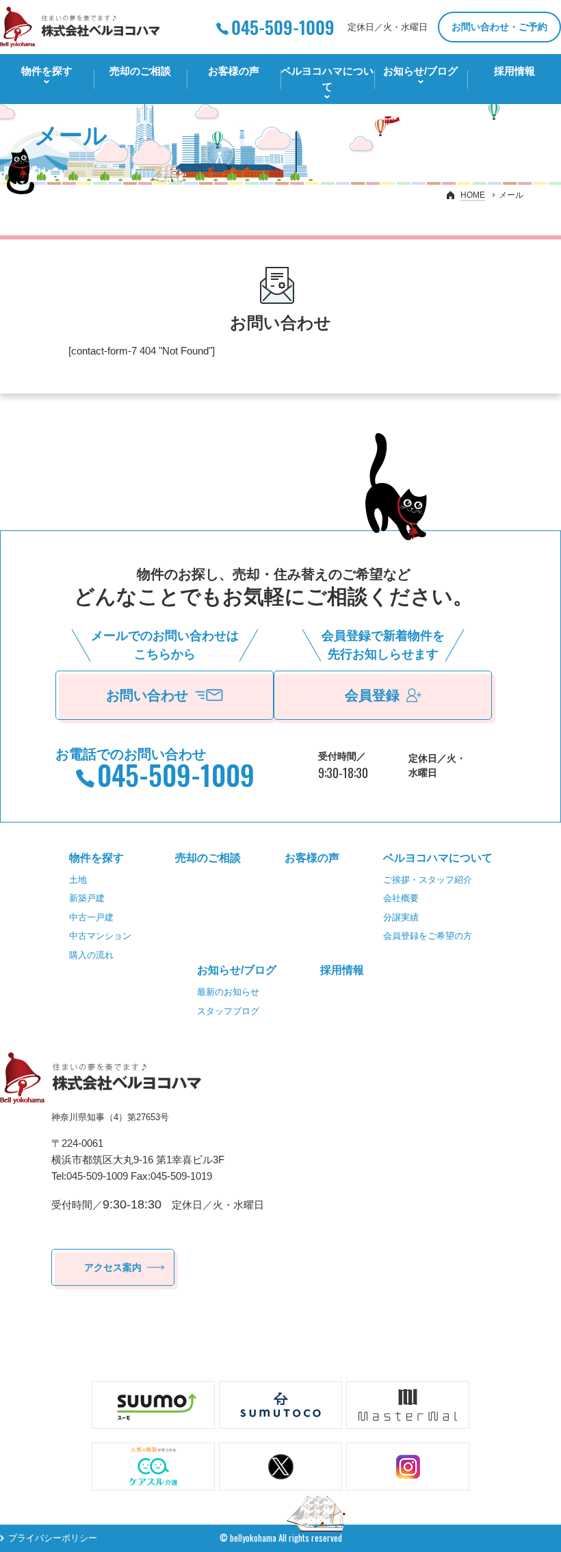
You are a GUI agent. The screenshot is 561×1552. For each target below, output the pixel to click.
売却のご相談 (140, 71)
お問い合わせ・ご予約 (499, 26)
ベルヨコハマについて (327, 78)
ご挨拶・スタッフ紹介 (427, 880)
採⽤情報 (514, 71)
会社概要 (401, 898)
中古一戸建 (91, 917)
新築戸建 (87, 898)
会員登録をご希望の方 (427, 936)
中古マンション (100, 936)
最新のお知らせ (228, 992)
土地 (78, 880)
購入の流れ (91, 955)
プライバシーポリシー (52, 1538)
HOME (472, 195)
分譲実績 (401, 917)
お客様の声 (233, 71)
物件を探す (47, 71)
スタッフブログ (228, 1011)
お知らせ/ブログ (420, 71)
